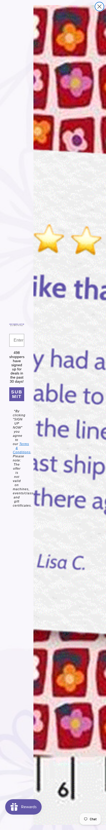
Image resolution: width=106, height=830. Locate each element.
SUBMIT (16, 394)
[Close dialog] (99, 6)
